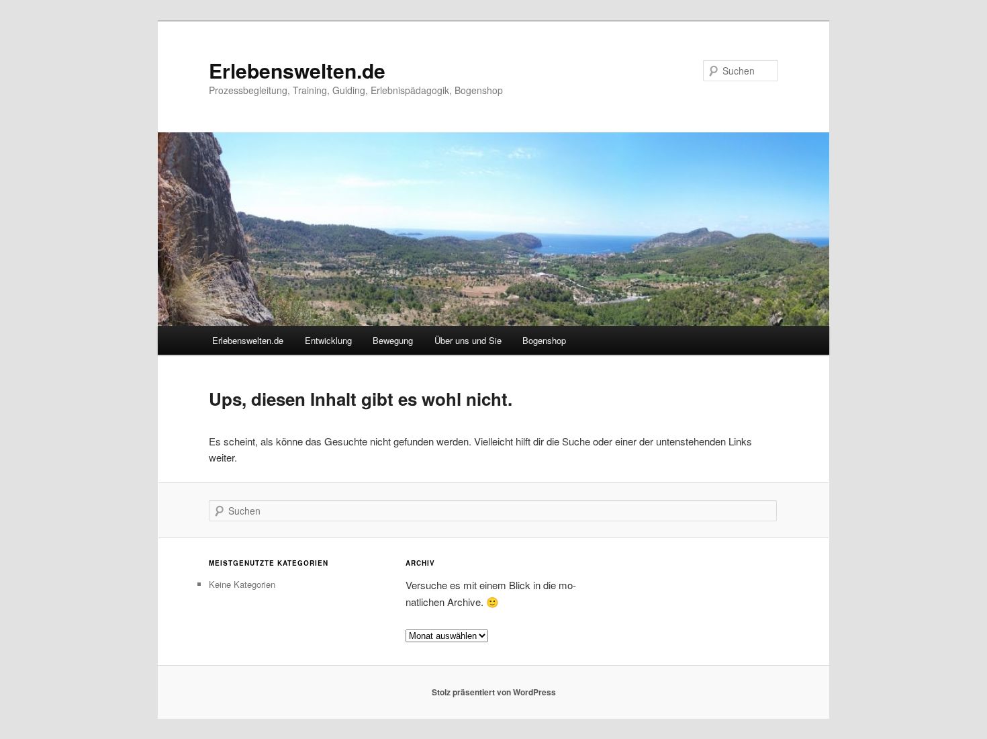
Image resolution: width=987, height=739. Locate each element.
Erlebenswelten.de (297, 70)
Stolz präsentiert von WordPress (494, 692)
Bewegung (393, 340)
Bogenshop (544, 340)
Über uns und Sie (468, 340)
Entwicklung (328, 340)
